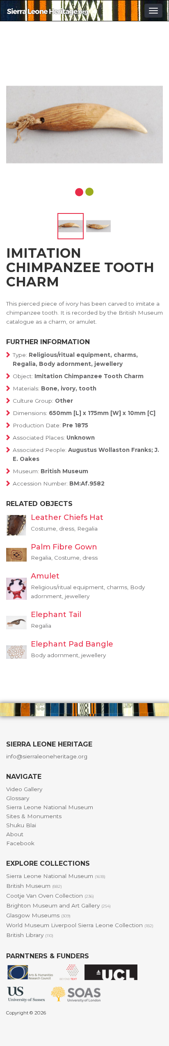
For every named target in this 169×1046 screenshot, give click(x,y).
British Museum (34, 886)
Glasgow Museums (38, 915)
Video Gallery (24, 789)
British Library (29, 935)
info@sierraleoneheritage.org (46, 756)
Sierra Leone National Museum (49, 807)
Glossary (17, 798)
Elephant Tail (56, 614)
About (14, 834)
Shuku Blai (21, 825)
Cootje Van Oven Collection (50, 895)
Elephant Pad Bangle (72, 644)
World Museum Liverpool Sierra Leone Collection (79, 925)
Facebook (20, 843)
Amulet (45, 576)
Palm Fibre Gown (64, 546)
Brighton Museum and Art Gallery (58, 905)
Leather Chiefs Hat (67, 517)
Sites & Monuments (34, 816)
